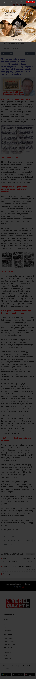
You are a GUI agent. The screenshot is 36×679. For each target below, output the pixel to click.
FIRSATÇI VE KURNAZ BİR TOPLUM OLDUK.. (18, 567)
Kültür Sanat (8, 628)
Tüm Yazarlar (8, 652)
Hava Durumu (8, 639)
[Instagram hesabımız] (20, 587)
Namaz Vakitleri (9, 642)
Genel (5, 622)
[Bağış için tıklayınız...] (18, 12)
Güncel (6, 625)
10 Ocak (7, 536)
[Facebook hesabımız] (14, 587)
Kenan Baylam (28, 540)
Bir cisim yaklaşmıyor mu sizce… (18, 574)
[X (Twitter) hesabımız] (17, 587)
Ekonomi (6, 619)
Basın (14, 536)
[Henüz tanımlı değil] (25, 31)
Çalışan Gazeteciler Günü (12, 540)
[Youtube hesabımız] (23, 587)
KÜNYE (6, 655)
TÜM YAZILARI (30, 554)
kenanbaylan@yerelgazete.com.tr (16, 33)
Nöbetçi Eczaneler (9, 644)
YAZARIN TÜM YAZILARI (17, 36)
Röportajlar (7, 631)
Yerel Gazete (8, 544)
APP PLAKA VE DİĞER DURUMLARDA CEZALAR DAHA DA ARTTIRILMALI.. (18, 560)
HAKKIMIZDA (7, 658)
